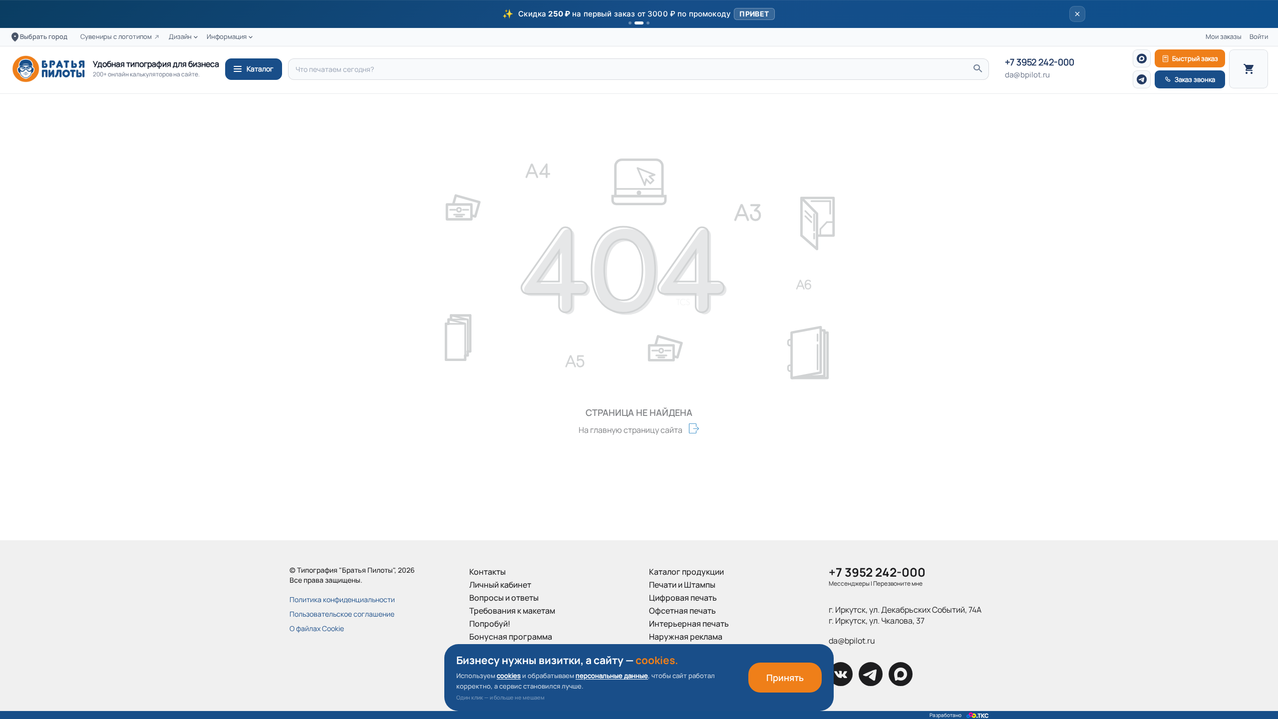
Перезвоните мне (898, 583)
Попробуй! (489, 623)
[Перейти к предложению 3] (647, 22)
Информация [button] (227, 36)
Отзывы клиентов (502, 662)
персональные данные (612, 675)
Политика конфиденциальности (342, 599)
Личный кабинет (500, 584)
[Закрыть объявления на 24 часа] (1077, 14)
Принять (785, 678)
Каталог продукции (686, 571)
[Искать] (977, 69)
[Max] (1142, 58)
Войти (1259, 36)
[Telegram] (1142, 79)
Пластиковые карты (686, 662)
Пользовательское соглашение (342, 614)
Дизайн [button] (180, 36)
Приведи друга (498, 649)
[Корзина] (1248, 68)
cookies (509, 675)
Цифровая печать (683, 597)
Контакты (487, 571)
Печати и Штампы (682, 584)
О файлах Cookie (317, 628)
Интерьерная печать (689, 623)
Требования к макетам (512, 610)
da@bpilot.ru (1027, 75)
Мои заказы (1224, 36)
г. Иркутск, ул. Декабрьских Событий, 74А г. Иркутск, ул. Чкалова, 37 (905, 615)
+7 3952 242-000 (1039, 62)
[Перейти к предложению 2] (639, 22)
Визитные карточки (686, 649)
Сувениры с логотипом (116, 36)
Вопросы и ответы (504, 597)
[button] (639, 14)
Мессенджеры (849, 583)
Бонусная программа (510, 636)
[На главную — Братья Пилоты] (48, 68)
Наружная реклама (685, 636)
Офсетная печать (682, 610)
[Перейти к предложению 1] (630, 22)
